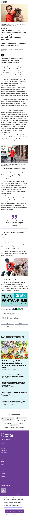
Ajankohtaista (4, 446)
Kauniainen (3, 469)
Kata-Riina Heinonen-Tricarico (16, 49)
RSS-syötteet (4, 459)
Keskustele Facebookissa (8, 418)
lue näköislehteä (5, 485)
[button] (13, 309)
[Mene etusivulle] (7, 435)
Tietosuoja (3, 481)
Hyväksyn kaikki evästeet (14, 511)
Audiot (2, 454)
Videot (2, 457)
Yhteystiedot (3, 476)
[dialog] (14, 507)
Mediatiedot (3, 478)
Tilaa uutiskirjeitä (4, 483)
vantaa (12, 313)
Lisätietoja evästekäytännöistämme (13, 507)
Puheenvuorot (4, 450)
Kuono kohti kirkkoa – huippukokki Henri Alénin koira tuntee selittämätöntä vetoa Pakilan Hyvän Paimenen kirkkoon (13, 384)
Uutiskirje (15, 425)
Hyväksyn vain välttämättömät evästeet (14, 514)
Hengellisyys (4, 452)
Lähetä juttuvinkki (22, 418)
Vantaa (2, 471)
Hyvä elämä (3, 448)
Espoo (2, 466)
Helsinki (2, 464)
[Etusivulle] (4, 2)
